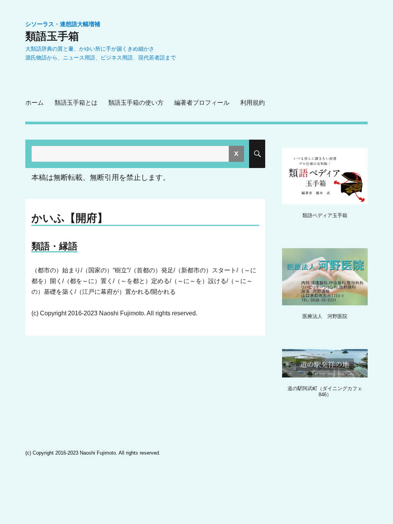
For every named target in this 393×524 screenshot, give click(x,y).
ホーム (34, 102)
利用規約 (252, 102)
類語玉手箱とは (75, 102)
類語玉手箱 (52, 36)
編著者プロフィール (202, 102)
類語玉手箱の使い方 (135, 102)
